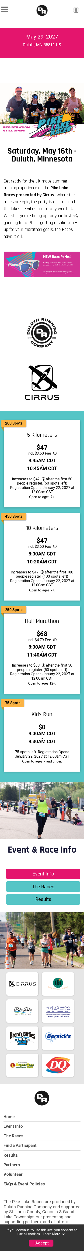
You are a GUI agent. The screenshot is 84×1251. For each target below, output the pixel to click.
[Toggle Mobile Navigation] (4, 9)
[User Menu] (76, 10)
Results (43, 899)
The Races (43, 886)
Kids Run (42, 714)
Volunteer (13, 1174)
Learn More (51, 1234)
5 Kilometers (42, 435)
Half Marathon (42, 621)
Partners (12, 1165)
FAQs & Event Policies (24, 1184)
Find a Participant (20, 1145)
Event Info (43, 874)
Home (9, 1116)
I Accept (41, 1243)
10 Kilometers (42, 528)
